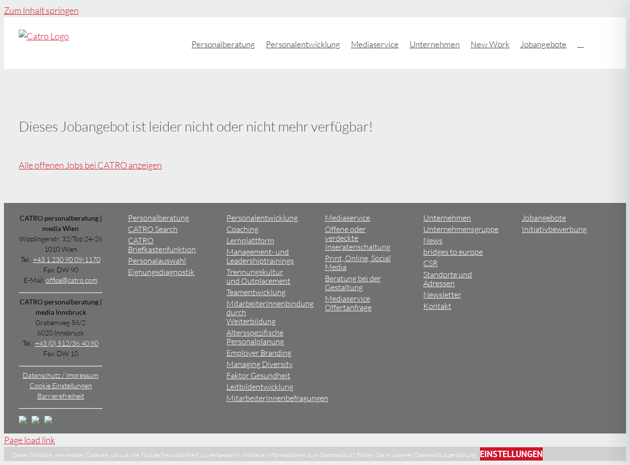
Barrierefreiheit (60, 396)
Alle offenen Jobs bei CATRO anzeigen (90, 165)
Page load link (29, 439)
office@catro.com (71, 280)
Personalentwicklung (262, 218)
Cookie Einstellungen (61, 385)
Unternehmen (447, 218)
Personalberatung (158, 218)
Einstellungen (511, 454)
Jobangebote (544, 218)
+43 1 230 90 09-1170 (66, 259)
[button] (580, 43)
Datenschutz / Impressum (60, 375)
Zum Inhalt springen (41, 10)
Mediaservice (347, 218)
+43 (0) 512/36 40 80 (66, 343)
